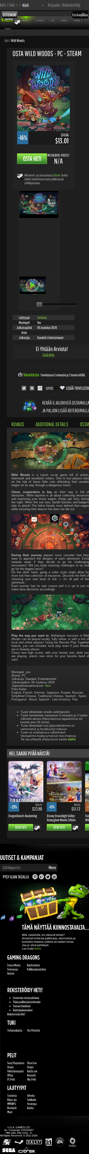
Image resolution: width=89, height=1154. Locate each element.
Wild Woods (18, 40)
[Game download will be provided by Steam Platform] (20, 176)
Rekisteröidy (71, 5)
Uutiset (10, 973)
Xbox (52, 20)
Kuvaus (17, 424)
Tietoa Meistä (13, 965)
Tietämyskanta (14, 1030)
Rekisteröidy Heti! (16, 1014)
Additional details (52, 424)
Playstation (40, 20)
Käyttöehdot (33, 965)
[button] (13, 5)
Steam (56, 175)
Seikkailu (31, 1100)
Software (77, 20)
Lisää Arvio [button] (48, 355)
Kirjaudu (54, 5)
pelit (6, 20)
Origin (30, 1067)
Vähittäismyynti (15, 1071)
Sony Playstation (15, 1063)
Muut (10, 1112)
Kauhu (30, 1108)
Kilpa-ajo (12, 1100)
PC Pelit (11, 1079)
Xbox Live (32, 1063)
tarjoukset (8, 29)
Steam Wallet (25, 20)
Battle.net (32, 1071)
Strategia (32, 1104)
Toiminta (42, 317)
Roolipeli (12, 1108)
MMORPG (11, 1104)
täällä (37, 948)
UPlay (10, 1075)
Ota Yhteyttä (33, 1030)
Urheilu (31, 1095)
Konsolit (31, 1075)
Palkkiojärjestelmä (36, 969)
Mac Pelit (31, 1079)
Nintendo (64, 20)
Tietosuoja (12, 969)
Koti (3, 5)
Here (48, 685)
